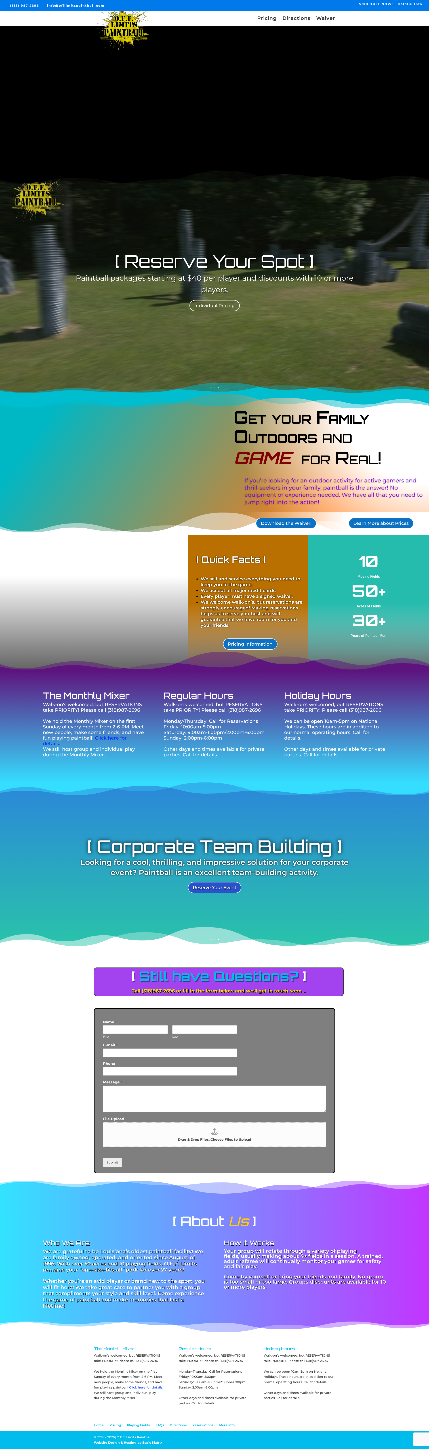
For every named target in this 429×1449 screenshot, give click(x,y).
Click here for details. (146, 1387)
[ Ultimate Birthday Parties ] (214, 850)
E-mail (110, 1045)
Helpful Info (410, 4)
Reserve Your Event (214, 883)
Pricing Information (250, 644)
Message (112, 1082)
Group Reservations (214, 299)
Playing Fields (138, 1425)
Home (99, 1425)
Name (110, 1022)
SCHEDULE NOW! (376, 4)
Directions (296, 19)
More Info (227, 1425)
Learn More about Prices (381, 523)
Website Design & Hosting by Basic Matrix (128, 1443)
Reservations (202, 1425)
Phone (109, 1063)
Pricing (267, 19)
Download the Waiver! (286, 523)
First (106, 1036)
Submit (112, 1162)
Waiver (325, 19)
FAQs (160, 1425)
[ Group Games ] (214, 267)
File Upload (113, 1119)
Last (175, 1036)
